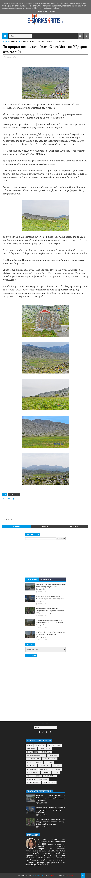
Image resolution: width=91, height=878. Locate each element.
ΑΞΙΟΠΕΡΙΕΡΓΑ (49, 759)
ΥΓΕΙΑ (56, 773)
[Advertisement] (45, 508)
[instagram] (50, 732)
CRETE (38, 776)
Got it (52, 12)
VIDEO (29, 776)
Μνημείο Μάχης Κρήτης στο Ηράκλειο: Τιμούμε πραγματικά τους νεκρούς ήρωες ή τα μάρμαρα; (50, 598)
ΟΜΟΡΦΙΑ (43, 779)
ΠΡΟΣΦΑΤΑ (32, 579)
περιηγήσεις (49, 783)
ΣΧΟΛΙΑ (49, 762)
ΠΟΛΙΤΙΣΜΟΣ (32, 752)
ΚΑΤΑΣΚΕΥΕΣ (32, 773)
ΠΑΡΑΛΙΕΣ (52, 755)
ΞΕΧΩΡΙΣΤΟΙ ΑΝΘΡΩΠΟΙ (50, 769)
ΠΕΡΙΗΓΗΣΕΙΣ (13, 41)
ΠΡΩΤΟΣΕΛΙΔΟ (33, 783)
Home (5, 41)
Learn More (42, 12)
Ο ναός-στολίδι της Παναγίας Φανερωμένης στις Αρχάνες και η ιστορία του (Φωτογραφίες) (50, 634)
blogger (16, 527)
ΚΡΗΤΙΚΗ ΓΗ (45, 749)
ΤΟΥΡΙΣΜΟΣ (45, 766)
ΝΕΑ (29, 762)
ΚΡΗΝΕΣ (57, 766)
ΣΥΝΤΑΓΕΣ (31, 769)
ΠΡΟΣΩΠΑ (31, 766)
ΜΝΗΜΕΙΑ (46, 752)
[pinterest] (47, 732)
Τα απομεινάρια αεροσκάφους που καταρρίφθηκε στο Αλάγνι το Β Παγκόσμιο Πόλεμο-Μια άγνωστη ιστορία (50, 610)
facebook (74, 527)
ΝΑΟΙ (29, 745)
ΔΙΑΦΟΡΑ (31, 779)
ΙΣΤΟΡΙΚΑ (31, 749)
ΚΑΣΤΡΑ (46, 773)
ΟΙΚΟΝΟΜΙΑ (50, 776)
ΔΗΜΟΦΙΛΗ (45, 579)
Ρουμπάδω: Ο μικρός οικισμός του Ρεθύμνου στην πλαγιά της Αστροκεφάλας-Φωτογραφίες (51, 587)
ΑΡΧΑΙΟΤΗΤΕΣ (33, 759)
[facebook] (40, 732)
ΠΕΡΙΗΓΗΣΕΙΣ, (20, 57)
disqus (45, 527)
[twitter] (43, 732)
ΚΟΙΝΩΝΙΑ (40, 745)
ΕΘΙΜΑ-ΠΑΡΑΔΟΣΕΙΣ (35, 755)
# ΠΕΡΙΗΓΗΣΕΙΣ (14, 495)
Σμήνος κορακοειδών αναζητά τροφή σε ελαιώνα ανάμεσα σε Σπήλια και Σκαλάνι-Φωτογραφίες (49, 622)
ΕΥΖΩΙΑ (38, 762)
